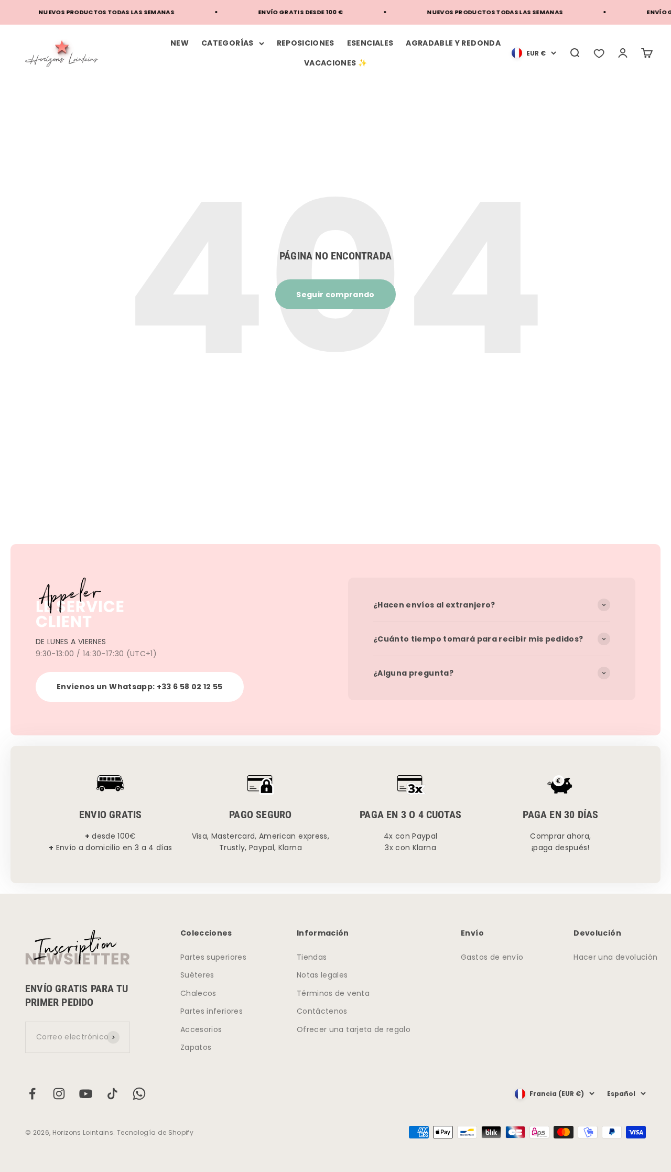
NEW (179, 43)
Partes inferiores (211, 1011)
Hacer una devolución (615, 957)
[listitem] (598, 53)
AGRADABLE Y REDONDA (453, 43)
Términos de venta (333, 993)
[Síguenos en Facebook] (32, 1094)
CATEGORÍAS (227, 43)
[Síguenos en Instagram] (59, 1094)
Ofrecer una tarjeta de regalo (353, 1029)
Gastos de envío (492, 957)
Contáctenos (322, 1011)
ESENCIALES (370, 43)
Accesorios (201, 1029)
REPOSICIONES (305, 43)
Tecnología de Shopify (155, 1132)
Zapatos (195, 1047)
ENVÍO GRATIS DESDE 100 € (290, 12)
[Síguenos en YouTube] (86, 1094)
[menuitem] (534, 53)
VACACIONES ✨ (335, 63)
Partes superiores (213, 957)
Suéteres (197, 975)
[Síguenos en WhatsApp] (139, 1094)
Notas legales (322, 975)
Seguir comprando (335, 294)
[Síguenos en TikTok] (112, 1094)
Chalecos (198, 993)
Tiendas (312, 957)
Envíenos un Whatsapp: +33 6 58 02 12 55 (140, 686)
